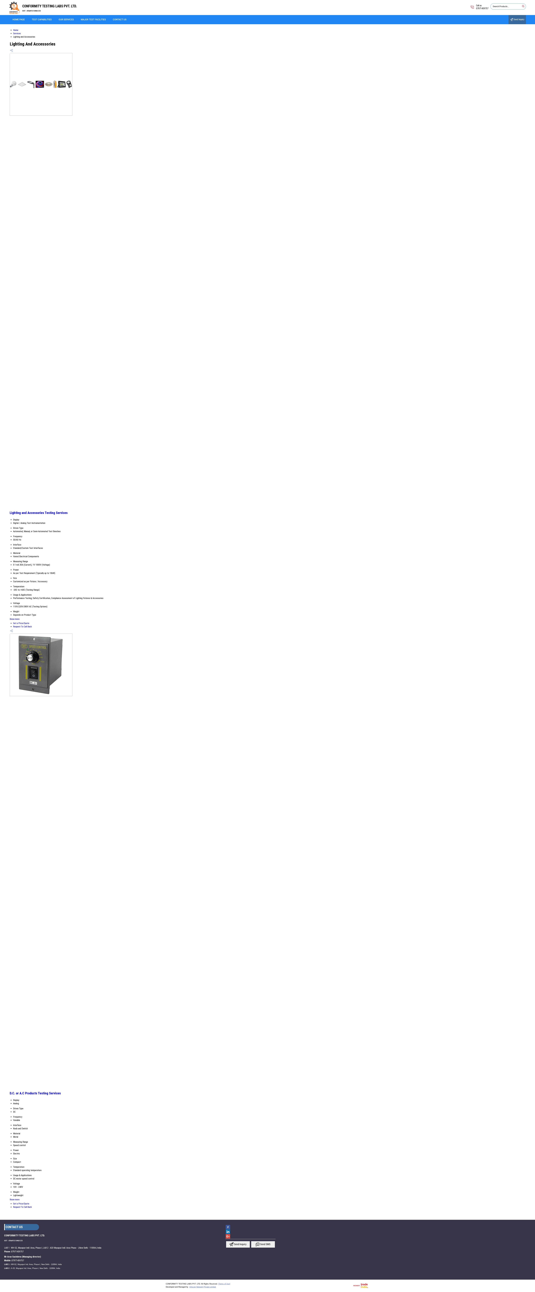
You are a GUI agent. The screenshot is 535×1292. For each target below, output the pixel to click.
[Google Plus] (228, 1238)
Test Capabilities (42, 19)
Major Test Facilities (93, 19)
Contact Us (120, 19)
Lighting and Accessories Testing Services (39, 513)
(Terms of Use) (224, 1284)
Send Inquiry (518, 19)
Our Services (66, 19)
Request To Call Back (22, 626)
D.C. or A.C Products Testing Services (35, 1093)
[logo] (14, 13)
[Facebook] (228, 1229)
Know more (15, 619)
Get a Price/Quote (21, 623)
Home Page (19, 19)
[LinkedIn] (228, 1233)
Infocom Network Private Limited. (202, 1287)
